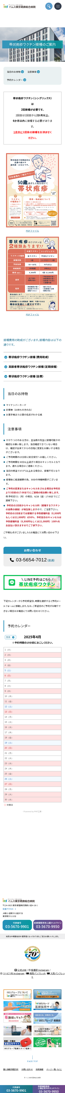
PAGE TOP (32, 1061)
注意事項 (31, 71)
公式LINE (22, 970)
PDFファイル (32, 230)
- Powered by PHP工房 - (32, 811)
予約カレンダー (15, 79)
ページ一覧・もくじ (54, 1069)
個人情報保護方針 (11, 1069)
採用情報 (40, 1069)
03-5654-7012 (31, 559)
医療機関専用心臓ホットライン (48, 925)
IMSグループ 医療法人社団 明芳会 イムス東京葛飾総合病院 (19, 6)
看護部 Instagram (40, 970)
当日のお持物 (13, 71)
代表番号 (16, 1089)
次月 (8, 637)
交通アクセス (8, 908)
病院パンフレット (37, 973)
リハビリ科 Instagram (13, 973)
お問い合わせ (27, 1069)
